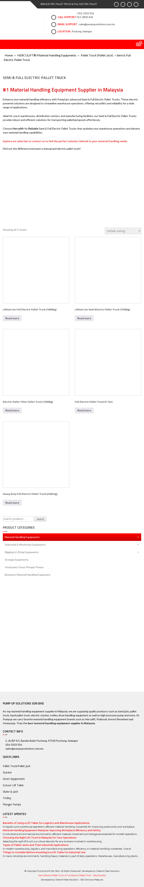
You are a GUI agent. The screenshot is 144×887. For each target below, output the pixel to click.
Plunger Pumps (12, 804)
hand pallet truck (20, 715)
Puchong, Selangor (82, 31)
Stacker (7, 772)
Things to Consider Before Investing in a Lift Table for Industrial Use (44, 852)
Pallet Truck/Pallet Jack (16, 766)
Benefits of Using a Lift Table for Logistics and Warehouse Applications (46, 823)
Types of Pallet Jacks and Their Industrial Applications (36, 845)
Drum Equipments (14, 779)
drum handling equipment (73, 715)
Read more (12, 318)
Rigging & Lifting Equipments (22, 552)
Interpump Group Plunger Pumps (24, 567)
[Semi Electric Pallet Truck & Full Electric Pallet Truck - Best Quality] (20, 23)
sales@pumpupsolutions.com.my (97, 24)
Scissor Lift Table (13, 785)
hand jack (123, 711)
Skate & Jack (10, 791)
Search (40, 519)
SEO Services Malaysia (91, 879)
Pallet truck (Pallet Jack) (97, 55)
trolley (53, 715)
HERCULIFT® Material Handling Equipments (46, 55)
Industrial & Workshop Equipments (25, 544)
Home (9, 55)
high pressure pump (112, 715)
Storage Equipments (17, 559)
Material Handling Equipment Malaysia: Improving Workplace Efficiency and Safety (52, 830)
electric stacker (40, 715)
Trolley (7, 798)
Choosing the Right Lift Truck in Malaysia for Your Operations (39, 837)
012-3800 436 (84, 17)
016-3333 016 (86, 13)
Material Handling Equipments (22, 537)
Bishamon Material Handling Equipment (27, 574)
